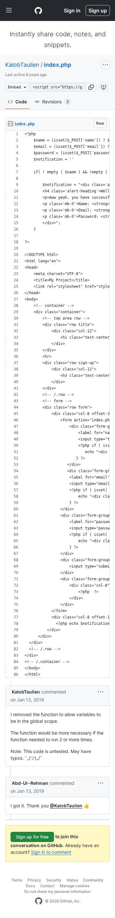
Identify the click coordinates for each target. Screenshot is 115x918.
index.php (57, 64)
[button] (91, 87)
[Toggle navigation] (9, 10)
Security (53, 880)
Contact (47, 885)
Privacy (34, 880)
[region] (57, 404)
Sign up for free (32, 836)
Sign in (72, 10)
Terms (17, 880)
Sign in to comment (51, 852)
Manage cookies (74, 885)
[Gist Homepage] (38, 10)
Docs (30, 885)
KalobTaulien (22, 64)
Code (21, 101)
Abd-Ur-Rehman (30, 783)
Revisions (55, 101)
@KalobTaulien (66, 805)
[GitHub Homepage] (38, 901)
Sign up (97, 10)
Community (93, 880)
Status (72, 880)
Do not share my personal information (57, 891)
